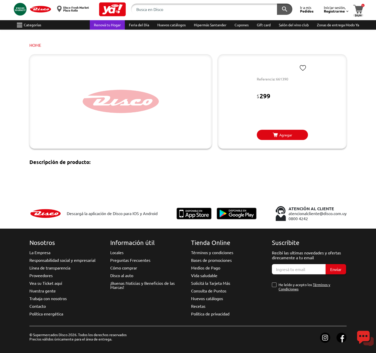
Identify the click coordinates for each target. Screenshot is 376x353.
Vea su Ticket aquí (45, 283)
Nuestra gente (42, 291)
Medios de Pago (205, 268)
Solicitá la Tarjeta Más (210, 283)
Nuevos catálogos (207, 298)
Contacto (37, 306)
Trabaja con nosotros (48, 298)
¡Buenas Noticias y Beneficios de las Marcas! (142, 285)
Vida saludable (204, 275)
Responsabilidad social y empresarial (62, 260)
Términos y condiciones (212, 252)
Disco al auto (121, 275)
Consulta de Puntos (208, 291)
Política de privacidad (210, 314)
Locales (117, 252)
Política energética (46, 314)
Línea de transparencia (49, 268)
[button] (112, 9)
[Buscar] (284, 9)
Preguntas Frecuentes (130, 260)
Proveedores (41, 275)
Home (35, 45)
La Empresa (39, 252)
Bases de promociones (211, 260)
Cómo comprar (123, 268)
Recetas (198, 306)
